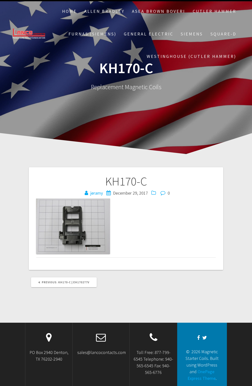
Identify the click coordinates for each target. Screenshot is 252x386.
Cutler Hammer (214, 11)
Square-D (223, 34)
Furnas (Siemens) (92, 34)
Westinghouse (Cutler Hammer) (191, 56)
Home (69, 11)
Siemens (192, 34)
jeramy (96, 193)
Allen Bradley (104, 11)
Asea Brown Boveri (158, 11)
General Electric (148, 34)
